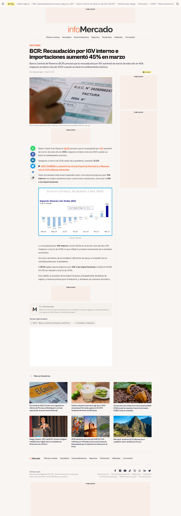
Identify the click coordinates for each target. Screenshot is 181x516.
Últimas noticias (53, 37)
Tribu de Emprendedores (120, 474)
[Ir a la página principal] (90, 29)
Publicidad (147, 474)
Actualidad (66, 37)
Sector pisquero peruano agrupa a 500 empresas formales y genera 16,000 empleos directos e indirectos (88, 408)
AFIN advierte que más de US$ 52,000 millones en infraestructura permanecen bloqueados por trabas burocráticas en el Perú (89, 443)
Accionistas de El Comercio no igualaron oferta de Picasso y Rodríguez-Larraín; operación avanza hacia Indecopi (46, 408)
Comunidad (130, 37)
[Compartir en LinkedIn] (32, 160)
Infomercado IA (103, 474)
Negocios (95, 37)
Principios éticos (145, 477)
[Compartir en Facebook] (32, 154)
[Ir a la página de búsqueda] (177, 3)
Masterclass (136, 474)
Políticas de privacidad (127, 477)
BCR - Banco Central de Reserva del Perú (51, 323)
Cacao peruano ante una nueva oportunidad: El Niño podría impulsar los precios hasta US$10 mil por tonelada (132, 408)
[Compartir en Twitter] (32, 166)
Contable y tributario (85, 323)
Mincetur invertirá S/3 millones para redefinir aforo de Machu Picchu (129, 440)
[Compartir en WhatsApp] (32, 148)
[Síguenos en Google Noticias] (32, 171)
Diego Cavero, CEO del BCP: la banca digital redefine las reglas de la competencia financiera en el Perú (47, 441)
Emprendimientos (81, 37)
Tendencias (107, 37)
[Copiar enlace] (32, 177)
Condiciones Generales (108, 477)
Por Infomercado (36, 72)
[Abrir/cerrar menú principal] (2, 3)
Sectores (35, 45)
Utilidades (118, 37)
